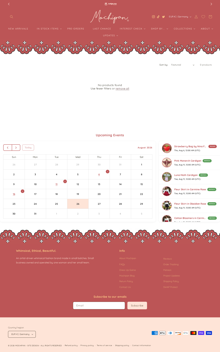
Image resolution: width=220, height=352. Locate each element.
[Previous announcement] (8, 4)
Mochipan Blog (127, 275)
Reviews (167, 258)
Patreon (167, 270)
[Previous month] (8, 147)
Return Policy (126, 281)
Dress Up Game (127, 270)
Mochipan (20, 345)
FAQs (122, 264)
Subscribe (137, 305)
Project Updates (171, 275)
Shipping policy (122, 345)
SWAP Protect (170, 287)
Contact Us (125, 287)
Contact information (141, 345)
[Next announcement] (211, 4)
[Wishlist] (203, 16)
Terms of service (104, 345)
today (28, 147)
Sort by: (163, 64)
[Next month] (16, 147)
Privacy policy (87, 345)
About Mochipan (127, 258)
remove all (122, 88)
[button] (11, 16)
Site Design (33, 345)
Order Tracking (171, 264)
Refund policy (71, 345)
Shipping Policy (171, 281)
